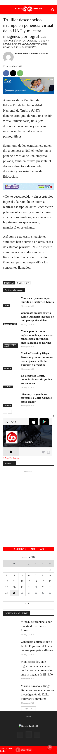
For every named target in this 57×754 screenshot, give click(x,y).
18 (14, 587)
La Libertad (8, 387)
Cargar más (27, 708)
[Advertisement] (28, 501)
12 (22, 581)
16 (50, 581)
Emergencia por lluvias (10, 345)
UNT (27, 283)
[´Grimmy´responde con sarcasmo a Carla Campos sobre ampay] (10, 397)
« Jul (27, 603)
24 (6, 592)
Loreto (6, 306)
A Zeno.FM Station (11, 458)
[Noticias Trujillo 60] (28, 9)
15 (42, 581)
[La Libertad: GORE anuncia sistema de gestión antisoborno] (10, 379)
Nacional (7, 368)
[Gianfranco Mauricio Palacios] (8, 57)
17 (6, 587)
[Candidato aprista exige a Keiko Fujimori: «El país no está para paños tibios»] (10, 316)
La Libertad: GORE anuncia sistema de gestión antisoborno (36, 379)
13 (29, 581)
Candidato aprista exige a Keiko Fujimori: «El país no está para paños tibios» (37, 316)
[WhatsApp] (20, 73)
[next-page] (10, 412)
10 (6, 581)
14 (36, 581)
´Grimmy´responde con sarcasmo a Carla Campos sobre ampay (36, 397)
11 (14, 581)
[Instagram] (29, 734)
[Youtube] (35, 2)
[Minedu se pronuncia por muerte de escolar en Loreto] (10, 301)
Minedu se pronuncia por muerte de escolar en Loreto (36, 626)
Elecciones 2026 (10, 324)
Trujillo (20, 283)
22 (42, 587)
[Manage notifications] (49, 747)
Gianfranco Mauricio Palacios (31, 53)
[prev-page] (5, 412)
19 (22, 587)
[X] (28, 2)
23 (50, 587)
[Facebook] (21, 2)
